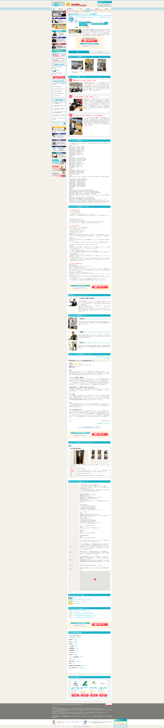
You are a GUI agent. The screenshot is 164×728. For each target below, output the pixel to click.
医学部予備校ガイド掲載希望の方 (60, 704)
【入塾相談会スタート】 (74, 597)
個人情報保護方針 (78, 704)
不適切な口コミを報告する (105, 420)
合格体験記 (88, 8)
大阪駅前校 (75, 641)
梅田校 (84, 665)
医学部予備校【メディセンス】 (78, 11)
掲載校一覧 (97, 8)
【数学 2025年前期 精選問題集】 (80, 610)
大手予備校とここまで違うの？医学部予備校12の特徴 (59, 103)
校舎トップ (79, 51)
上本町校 (76, 654)
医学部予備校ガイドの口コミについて (104, 356)
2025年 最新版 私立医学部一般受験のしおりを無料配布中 (84, 613)
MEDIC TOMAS (59, 73)
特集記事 (107, 8)
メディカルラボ (59, 66)
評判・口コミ (99, 51)
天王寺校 (76, 643)
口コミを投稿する (107, 358)
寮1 (70, 445)
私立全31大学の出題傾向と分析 (59, 88)
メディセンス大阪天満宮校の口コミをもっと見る (89, 427)
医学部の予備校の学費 (57, 91)
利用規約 (72, 704)
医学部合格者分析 (57, 95)
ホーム (53, 704)
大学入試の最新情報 (57, 86)
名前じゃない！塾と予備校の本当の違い (59, 119)
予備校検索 (60, 8)
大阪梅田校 (79, 637)
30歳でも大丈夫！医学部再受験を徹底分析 (59, 84)
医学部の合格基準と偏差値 (58, 93)
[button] (109, 66)
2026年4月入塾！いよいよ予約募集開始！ (78, 601)
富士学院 (58, 70)
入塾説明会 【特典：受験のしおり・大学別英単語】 (80, 599)
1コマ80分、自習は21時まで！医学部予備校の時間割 (59, 112)
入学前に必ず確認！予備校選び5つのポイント (59, 109)
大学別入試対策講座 (75, 603)
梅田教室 (82, 667)
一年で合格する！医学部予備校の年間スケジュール (59, 115)
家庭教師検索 (69, 8)
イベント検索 (79, 8)
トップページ (69, 11)
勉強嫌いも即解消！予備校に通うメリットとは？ (59, 106)
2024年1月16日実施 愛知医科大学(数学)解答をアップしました (85, 615)
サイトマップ (84, 704)
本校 (77, 650)
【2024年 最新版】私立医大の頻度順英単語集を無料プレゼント (85, 617)
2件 (88, 27)
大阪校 (75, 639)
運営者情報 (69, 704)
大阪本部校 (78, 661)
